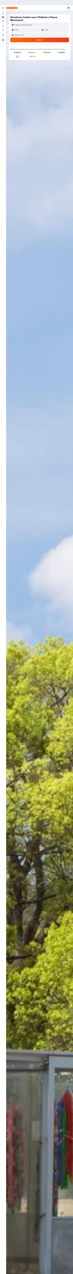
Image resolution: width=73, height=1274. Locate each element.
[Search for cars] (3, 21)
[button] (3, 8)
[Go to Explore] (3, 26)
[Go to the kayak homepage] (12, 8)
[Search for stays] (3, 17)
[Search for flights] (3, 13)
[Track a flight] (3, 30)
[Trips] (3, 35)
